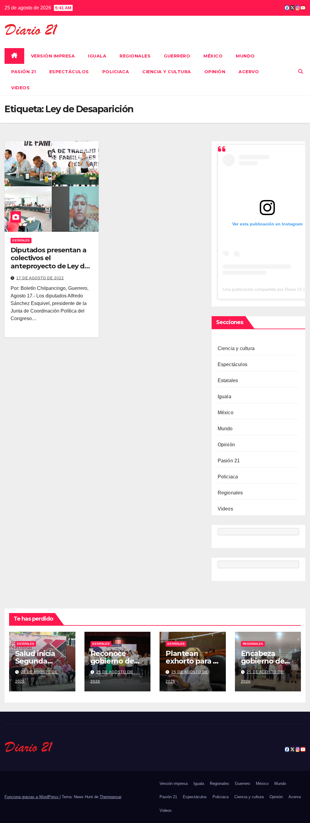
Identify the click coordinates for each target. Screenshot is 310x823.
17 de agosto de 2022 (40, 278)
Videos (20, 87)
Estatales (21, 240)
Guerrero (177, 56)
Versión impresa (53, 56)
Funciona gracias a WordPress (32, 797)
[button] (300, 71)
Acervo (249, 71)
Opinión (215, 71)
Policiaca (115, 71)
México (213, 56)
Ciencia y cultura (166, 71)
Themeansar (110, 797)
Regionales (135, 56)
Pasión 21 (23, 71)
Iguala (97, 56)
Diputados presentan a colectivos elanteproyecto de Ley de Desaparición (49, 262)
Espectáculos (69, 71)
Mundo (245, 56)
